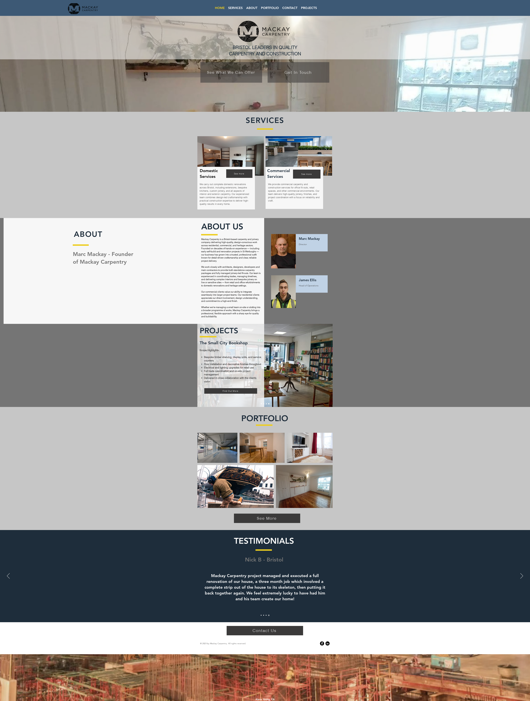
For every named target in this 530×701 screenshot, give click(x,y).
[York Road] (263, 403)
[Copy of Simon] (263, 615)
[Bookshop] (268, 403)
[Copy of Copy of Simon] (266, 615)
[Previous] (8, 576)
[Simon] (261, 615)
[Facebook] (322, 643)
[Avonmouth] (261, 403)
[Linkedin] (327, 643)
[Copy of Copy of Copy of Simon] (268, 615)
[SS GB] (266, 403)
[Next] (521, 576)
